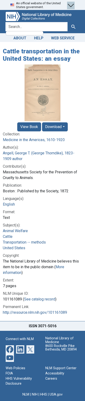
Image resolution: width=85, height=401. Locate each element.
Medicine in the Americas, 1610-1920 (34, 140)
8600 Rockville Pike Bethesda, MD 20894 (61, 348)
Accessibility (54, 373)
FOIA (9, 373)
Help (38, 38)
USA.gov (56, 394)
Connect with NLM (20, 339)
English (9, 204)
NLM (25, 394)
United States (14, 248)
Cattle (8, 236)
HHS (43, 394)
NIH (35, 394)
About (19, 38)
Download (53, 126)
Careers (51, 379)
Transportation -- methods (24, 242)
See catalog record (39, 299)
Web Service (63, 38)
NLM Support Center (60, 368)
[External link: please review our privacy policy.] (10, 349)
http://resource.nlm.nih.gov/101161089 (35, 312)
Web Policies (15, 368)
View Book (29, 126)
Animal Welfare (15, 231)
